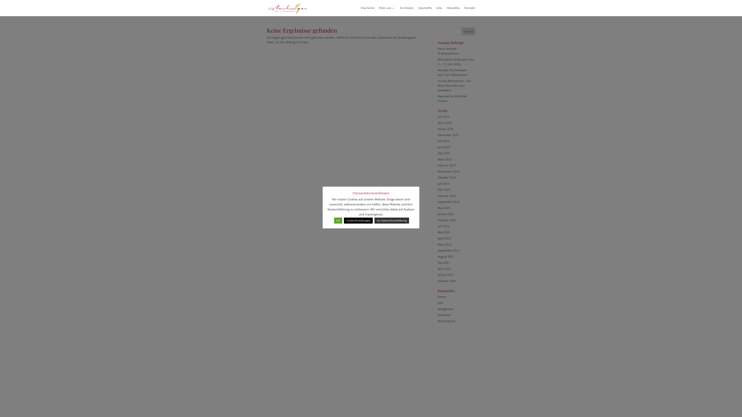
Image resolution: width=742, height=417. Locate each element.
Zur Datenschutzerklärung (392, 220)
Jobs (439, 8)
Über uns (385, 8)
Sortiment (407, 8)
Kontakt (470, 8)
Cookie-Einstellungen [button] (358, 220)
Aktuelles (453, 8)
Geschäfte (425, 8)
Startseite (367, 8)
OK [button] (338, 220)
